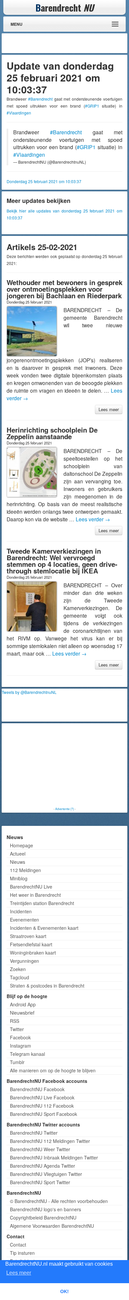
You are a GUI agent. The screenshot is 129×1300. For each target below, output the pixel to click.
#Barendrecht (40, 99)
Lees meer (109, 409)
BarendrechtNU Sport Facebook (43, 1114)
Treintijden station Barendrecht (42, 903)
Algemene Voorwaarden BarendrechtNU (52, 1225)
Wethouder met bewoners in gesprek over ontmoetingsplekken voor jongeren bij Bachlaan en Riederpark (64, 288)
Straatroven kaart (28, 936)
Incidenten (21, 911)
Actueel (17, 853)
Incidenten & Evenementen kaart (44, 928)
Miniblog (18, 878)
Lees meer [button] (18, 1273)
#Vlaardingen (19, 112)
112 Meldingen (25, 870)
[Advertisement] (73, 43)
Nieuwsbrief (22, 1012)
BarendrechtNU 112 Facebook (42, 1105)
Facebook (20, 1037)
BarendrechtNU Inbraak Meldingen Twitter (54, 1157)
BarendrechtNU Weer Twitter (40, 1149)
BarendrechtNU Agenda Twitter (42, 1165)
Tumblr (17, 1062)
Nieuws (17, 862)
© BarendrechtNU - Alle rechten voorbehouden (59, 1201)
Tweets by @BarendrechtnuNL (29, 692)
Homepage (21, 845)
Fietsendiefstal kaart (31, 944)
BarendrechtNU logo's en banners (45, 1209)
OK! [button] (64, 1291)
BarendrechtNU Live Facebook (42, 1097)
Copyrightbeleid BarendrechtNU (43, 1217)
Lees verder (93, 519)
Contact (18, 1244)
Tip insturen (22, 1253)
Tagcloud (19, 977)
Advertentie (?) (64, 809)
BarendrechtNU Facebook (37, 1089)
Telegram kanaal (27, 1054)
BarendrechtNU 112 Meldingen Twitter (50, 1141)
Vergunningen (24, 961)
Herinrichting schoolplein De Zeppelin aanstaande (52, 433)
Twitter (17, 1029)
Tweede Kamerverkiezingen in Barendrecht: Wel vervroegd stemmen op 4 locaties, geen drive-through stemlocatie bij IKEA (62, 560)
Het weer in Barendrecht (35, 895)
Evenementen (24, 919)
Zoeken (18, 969)
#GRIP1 (92, 106)
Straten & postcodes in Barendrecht (47, 985)
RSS (14, 1021)
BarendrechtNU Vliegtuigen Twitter (46, 1174)
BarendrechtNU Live (31, 886)
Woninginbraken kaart (33, 952)
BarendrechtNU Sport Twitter (40, 1182)
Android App (23, 1004)
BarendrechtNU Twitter (34, 1132)
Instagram (20, 1045)
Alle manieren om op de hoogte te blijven (53, 1070)
